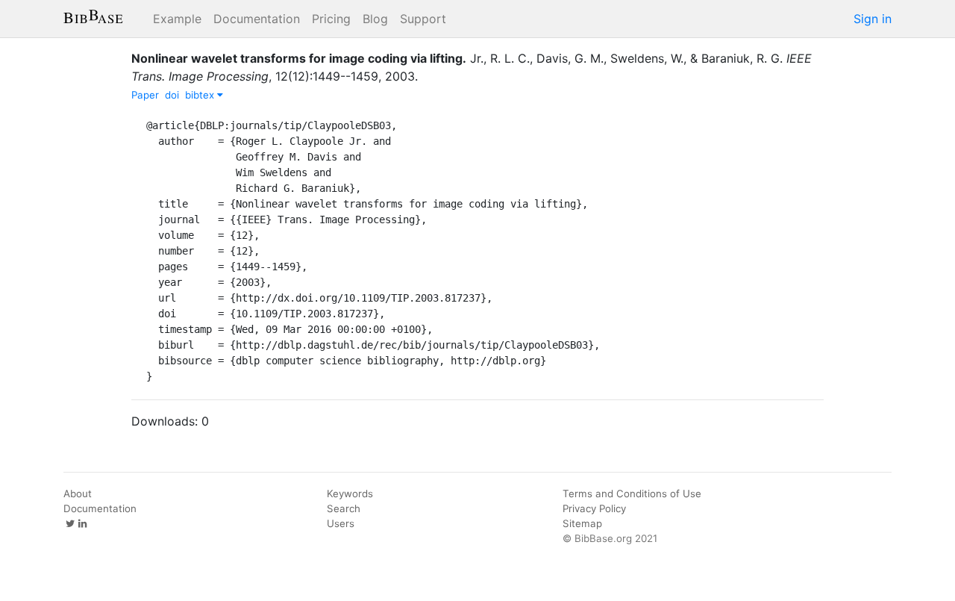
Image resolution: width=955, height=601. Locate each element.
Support (423, 18)
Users (340, 523)
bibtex (201, 95)
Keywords (350, 493)
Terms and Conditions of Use (632, 493)
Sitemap (582, 523)
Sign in (873, 18)
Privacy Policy (594, 508)
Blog (375, 18)
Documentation (256, 18)
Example (177, 18)
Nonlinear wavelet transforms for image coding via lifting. (298, 58)
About (77, 493)
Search (343, 508)
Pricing (331, 18)
